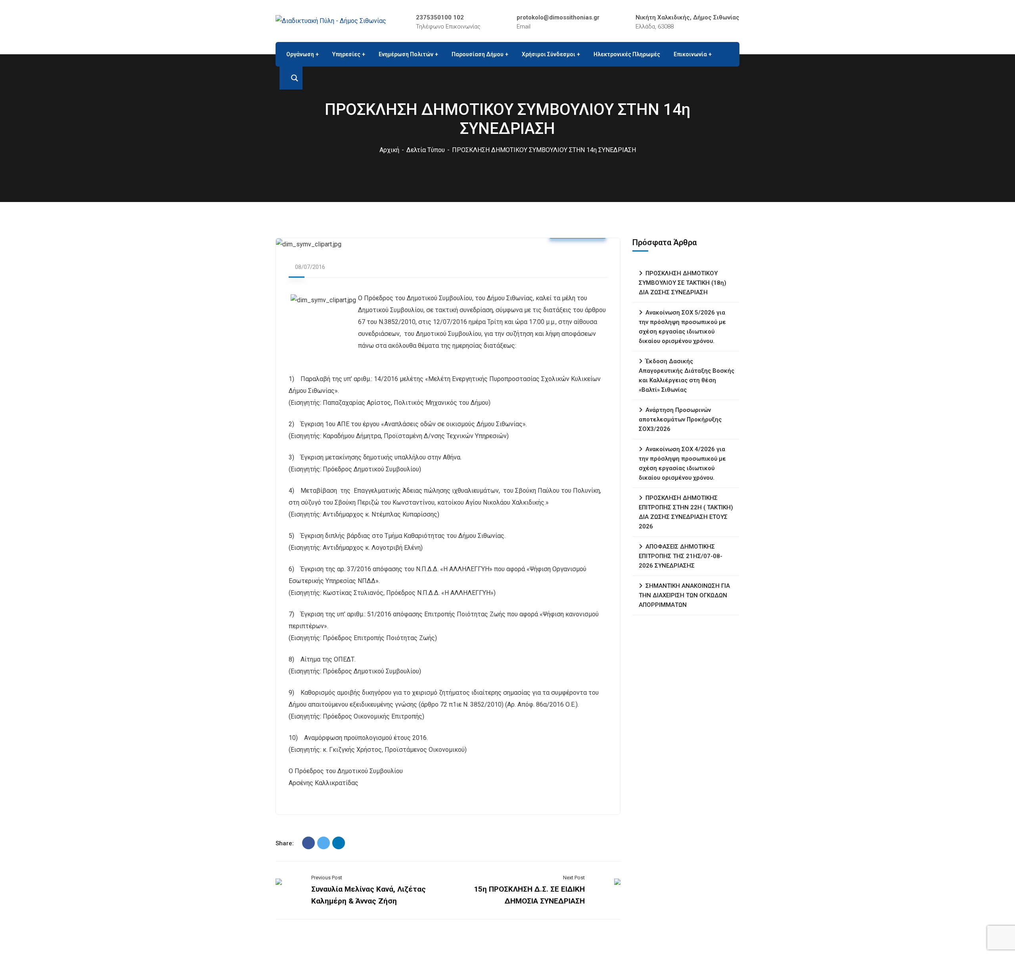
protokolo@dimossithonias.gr (558, 17)
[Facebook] (308, 843)
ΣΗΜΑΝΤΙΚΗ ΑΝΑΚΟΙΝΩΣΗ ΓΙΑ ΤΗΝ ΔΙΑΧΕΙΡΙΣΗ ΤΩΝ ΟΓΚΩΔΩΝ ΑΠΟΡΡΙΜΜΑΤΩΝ (684, 595)
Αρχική (389, 150)
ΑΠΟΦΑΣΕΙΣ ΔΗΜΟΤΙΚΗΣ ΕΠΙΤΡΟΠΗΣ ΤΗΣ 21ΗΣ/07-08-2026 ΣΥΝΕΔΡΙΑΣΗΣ (680, 556)
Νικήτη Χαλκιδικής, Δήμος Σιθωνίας (687, 17)
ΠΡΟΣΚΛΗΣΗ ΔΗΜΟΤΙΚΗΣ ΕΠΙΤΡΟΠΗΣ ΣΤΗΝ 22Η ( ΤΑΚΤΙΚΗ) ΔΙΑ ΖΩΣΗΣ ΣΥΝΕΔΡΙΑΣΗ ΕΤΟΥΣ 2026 (686, 512)
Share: (285, 843)
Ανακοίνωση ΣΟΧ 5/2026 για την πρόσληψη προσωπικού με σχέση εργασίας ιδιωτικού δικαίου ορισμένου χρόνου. (682, 327)
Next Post (574, 878)
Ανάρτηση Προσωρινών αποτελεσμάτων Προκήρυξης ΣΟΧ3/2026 (680, 419)
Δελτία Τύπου (425, 150)
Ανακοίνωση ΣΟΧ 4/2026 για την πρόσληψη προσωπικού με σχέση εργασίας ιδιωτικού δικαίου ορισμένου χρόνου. (682, 463)
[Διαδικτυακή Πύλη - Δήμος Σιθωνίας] (331, 21)
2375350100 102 (440, 17)
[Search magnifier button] (291, 78)
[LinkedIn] (338, 843)
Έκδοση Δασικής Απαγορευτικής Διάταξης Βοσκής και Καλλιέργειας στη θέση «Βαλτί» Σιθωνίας (686, 375)
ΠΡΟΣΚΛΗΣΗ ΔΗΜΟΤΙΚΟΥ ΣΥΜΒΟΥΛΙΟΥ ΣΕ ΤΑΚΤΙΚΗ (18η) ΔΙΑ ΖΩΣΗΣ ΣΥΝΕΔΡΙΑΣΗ (682, 283)
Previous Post (326, 878)
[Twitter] (323, 843)
